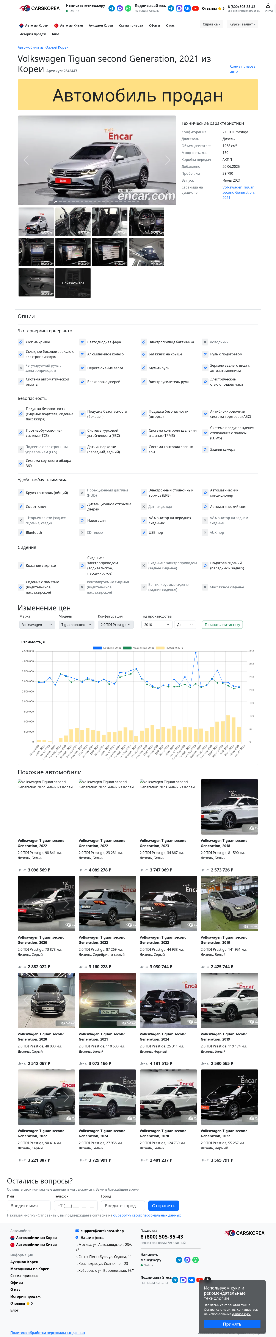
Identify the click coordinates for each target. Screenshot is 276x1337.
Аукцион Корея (101, 25)
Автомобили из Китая (36, 1244)
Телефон (61, 1196)
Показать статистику (222, 624)
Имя (10, 1196)
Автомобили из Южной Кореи (43, 47)
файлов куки (241, 1314)
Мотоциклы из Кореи (30, 1268)
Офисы (154, 25)
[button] (56, 201)
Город (106, 1196)
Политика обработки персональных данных (47, 1332)
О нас (170, 25)
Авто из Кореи (36, 25)
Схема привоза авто (243, 69)
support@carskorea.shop (102, 1230)
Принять (232, 1324)
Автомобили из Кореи (36, 1237)
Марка (24, 616)
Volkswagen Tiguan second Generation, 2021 (239, 192)
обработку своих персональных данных (146, 1215)
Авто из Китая (71, 25)
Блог (55, 34)
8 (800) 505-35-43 (241, 6)
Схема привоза (131, 25)
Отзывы (209, 8)
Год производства (156, 616)
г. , (103, 1256)
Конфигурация (110, 616)
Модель (65, 616)
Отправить (163, 1206)
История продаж (32, 34)
